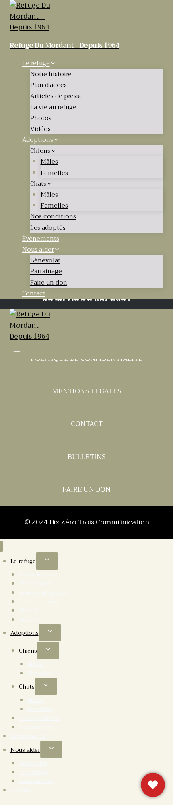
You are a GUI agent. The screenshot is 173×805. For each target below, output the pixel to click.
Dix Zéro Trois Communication (99, 522)
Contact (33, 293)
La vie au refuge (53, 107)
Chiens (28, 650)
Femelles (54, 173)
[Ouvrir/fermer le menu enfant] (47, 561)
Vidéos (40, 129)
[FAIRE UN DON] (153, 785)
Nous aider (25, 750)
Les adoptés (48, 228)
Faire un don (48, 282)
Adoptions (24, 633)
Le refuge (23, 561)
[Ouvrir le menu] (17, 350)
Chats (27, 686)
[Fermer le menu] (1, 546)
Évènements (40, 238)
